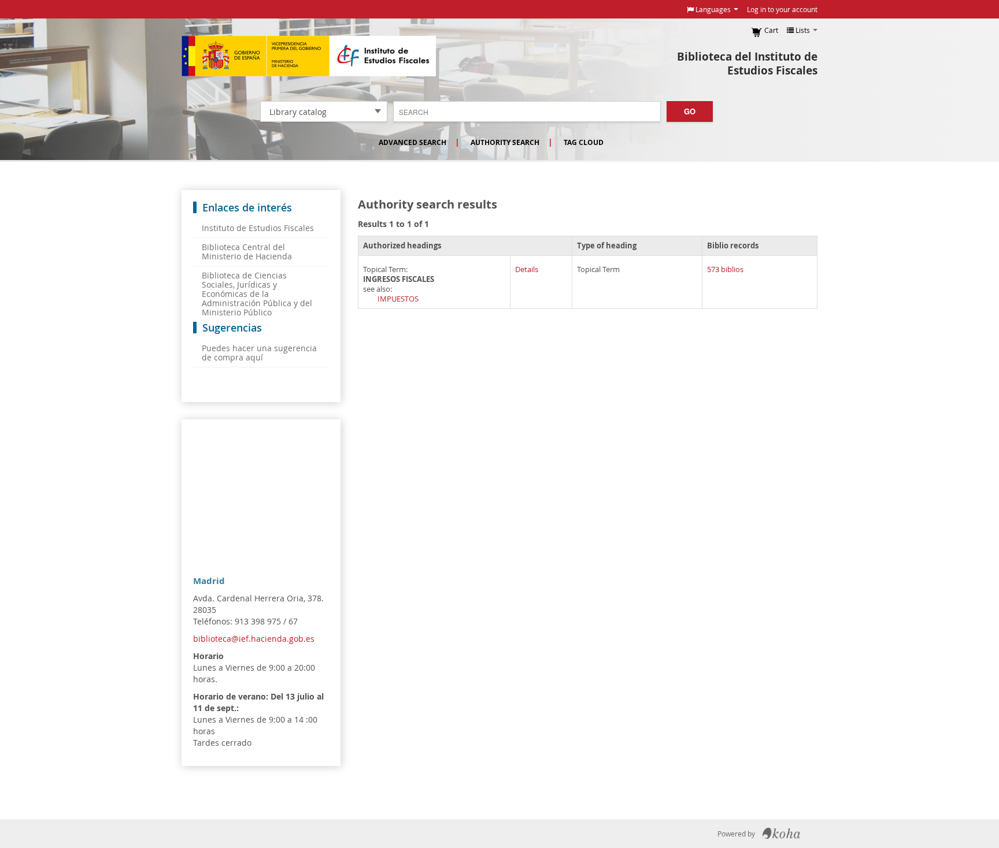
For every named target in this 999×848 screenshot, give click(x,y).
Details (526, 269)
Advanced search (412, 142)
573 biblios (725, 269)
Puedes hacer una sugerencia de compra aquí (259, 353)
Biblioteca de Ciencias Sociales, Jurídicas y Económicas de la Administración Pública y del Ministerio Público (257, 294)
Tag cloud (584, 142)
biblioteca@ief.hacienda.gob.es (253, 638)
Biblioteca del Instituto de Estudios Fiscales (747, 63)
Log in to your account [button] (782, 9)
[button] (712, 9)
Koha (781, 833)
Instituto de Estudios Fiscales (309, 56)
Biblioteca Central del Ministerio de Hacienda (247, 251)
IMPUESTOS (398, 299)
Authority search (505, 142)
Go (689, 111)
